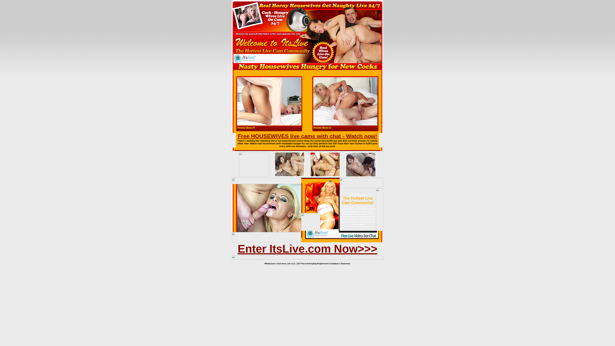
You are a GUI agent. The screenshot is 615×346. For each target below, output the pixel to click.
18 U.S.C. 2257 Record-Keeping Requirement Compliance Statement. (319, 264)
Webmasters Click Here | (276, 264)
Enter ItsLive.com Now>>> (307, 249)
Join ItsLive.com (358, 195)
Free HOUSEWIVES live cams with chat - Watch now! (307, 136)
